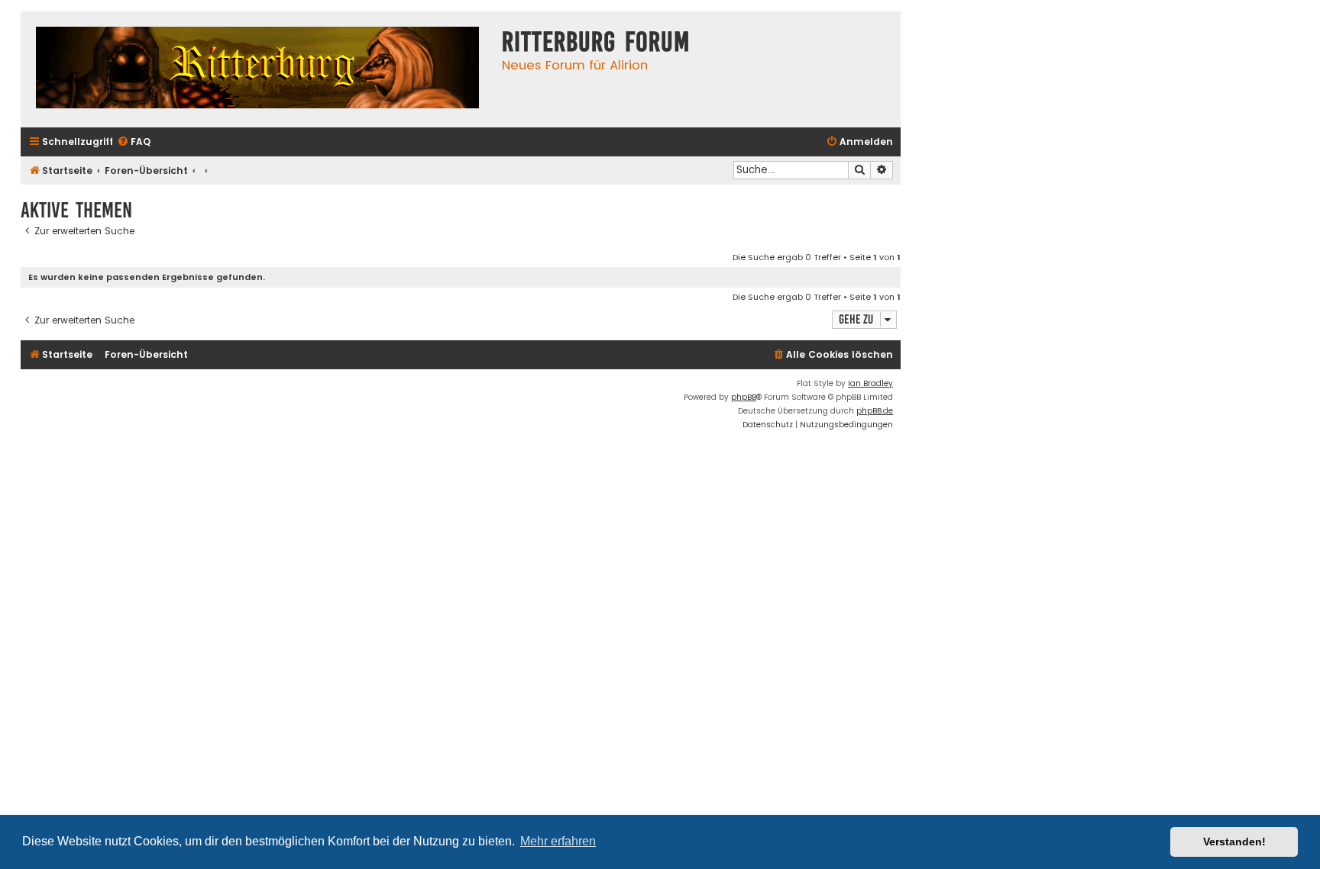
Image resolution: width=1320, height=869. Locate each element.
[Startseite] (257, 69)
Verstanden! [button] (1234, 841)
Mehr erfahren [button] (558, 841)
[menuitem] (133, 142)
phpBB (743, 397)
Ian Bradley (870, 383)
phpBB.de (874, 411)
